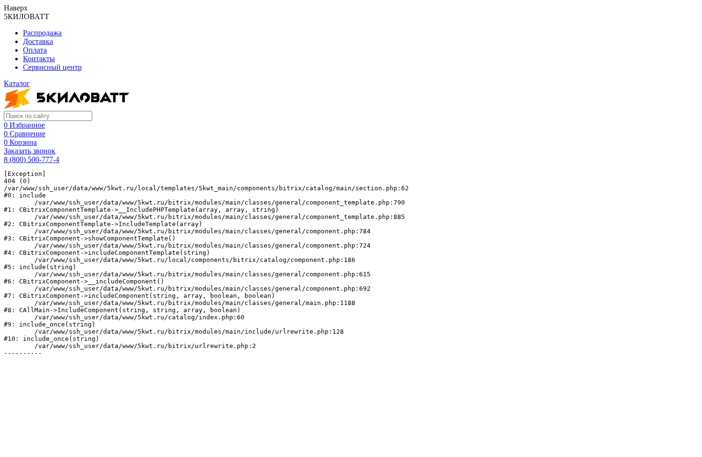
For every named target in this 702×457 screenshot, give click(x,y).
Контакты (39, 58)
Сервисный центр (52, 67)
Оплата (35, 50)
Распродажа (42, 33)
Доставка (38, 41)
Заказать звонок (29, 151)
